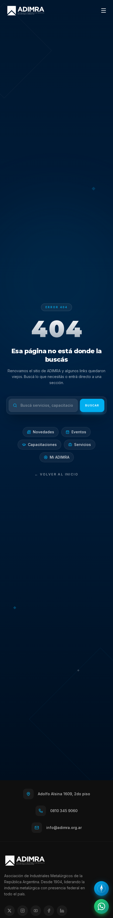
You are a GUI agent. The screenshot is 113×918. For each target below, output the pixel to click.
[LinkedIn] (62, 910)
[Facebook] (49, 910)
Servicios (82, 444)
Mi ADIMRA (59, 457)
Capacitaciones (42, 444)
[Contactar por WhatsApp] (101, 906)
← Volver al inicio (56, 474)
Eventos (78, 432)
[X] (9, 910)
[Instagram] (22, 910)
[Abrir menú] (103, 10)
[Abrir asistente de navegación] (101, 888)
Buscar (92, 405)
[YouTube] (35, 910)
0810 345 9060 (64, 810)
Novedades (43, 432)
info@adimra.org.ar (64, 827)
